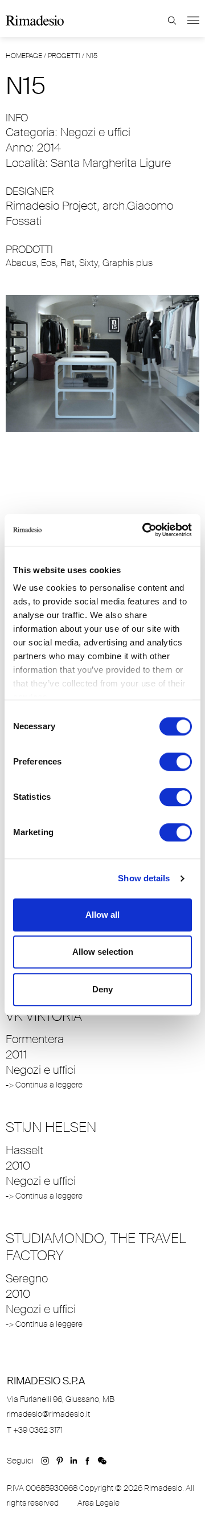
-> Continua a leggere (44, 1085)
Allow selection (102, 951)
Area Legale (98, 1503)
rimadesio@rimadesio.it (48, 1414)
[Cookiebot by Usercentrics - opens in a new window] (144, 529)
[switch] (175, 762)
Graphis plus (127, 263)
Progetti (64, 55)
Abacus (21, 263)
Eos (48, 263)
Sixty (88, 263)
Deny (102, 989)
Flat (67, 263)
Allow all (102, 914)
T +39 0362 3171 (35, 1430)
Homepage (24, 55)
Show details (144, 878)
